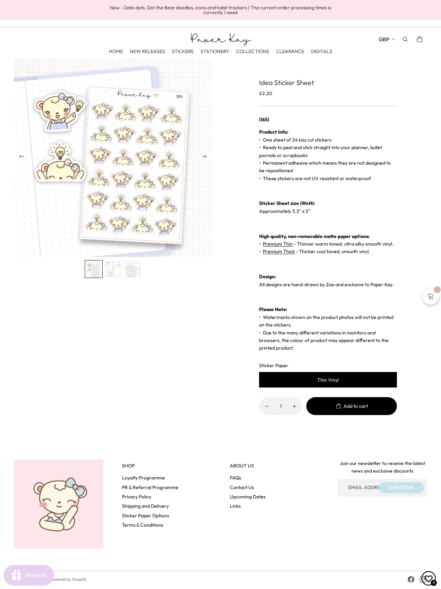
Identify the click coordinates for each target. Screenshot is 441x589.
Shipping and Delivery (145, 506)
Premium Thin (278, 244)
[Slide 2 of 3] (113, 269)
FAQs (235, 478)
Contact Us (242, 487)
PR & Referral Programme (150, 487)
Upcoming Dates (248, 497)
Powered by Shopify (67, 579)
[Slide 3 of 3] (132, 269)
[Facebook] (411, 579)
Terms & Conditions (142, 525)
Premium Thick (279, 251)
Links (235, 506)
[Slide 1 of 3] (93, 269)
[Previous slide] (19, 157)
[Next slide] (206, 157)
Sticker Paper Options (145, 516)
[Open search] (405, 39)
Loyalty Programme (143, 478)
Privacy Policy (136, 497)
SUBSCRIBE (401, 487)
